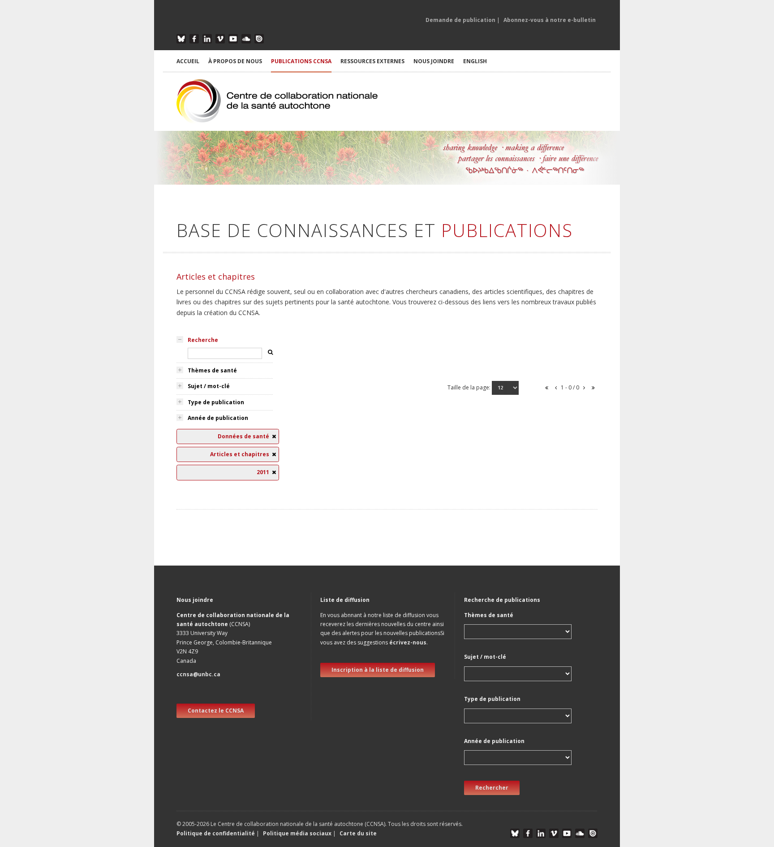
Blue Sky (181, 38)
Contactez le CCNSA (216, 710)
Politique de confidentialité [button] (216, 833)
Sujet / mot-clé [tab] (209, 386)
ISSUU (259, 38)
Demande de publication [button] (460, 20)
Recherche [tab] (203, 340)
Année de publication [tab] (218, 418)
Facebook (194, 38)
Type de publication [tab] (216, 402)
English (475, 61)
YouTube (233, 38)
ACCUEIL (187, 61)
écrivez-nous (407, 642)
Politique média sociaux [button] (297, 833)
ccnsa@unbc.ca (198, 674)
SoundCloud (246, 38)
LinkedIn (207, 38)
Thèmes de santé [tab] (212, 370)
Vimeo (220, 38)
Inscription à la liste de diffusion (377, 670)
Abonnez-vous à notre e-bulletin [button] (549, 20)
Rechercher (491, 787)
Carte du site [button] (358, 833)
